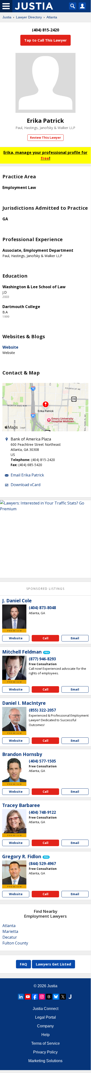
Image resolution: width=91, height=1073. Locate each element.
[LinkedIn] (21, 997)
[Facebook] (35, 997)
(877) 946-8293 (42, 659)
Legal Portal (45, 1017)
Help (45, 1035)
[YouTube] (28, 997)
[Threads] (49, 997)
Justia (6, 17)
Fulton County (15, 943)
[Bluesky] (56, 997)
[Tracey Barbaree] (14, 821)
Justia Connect (45, 1009)
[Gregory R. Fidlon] (14, 872)
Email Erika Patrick (27, 475)
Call (45, 638)
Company (45, 1026)
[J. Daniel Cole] (14, 617)
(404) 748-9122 (42, 812)
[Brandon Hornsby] (14, 770)
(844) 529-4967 (42, 863)
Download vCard (25, 484)
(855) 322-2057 (42, 710)
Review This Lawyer (45, 137)
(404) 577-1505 (42, 761)
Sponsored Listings (45, 589)
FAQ (23, 964)
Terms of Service (45, 1043)
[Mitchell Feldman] (14, 668)
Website (10, 347)
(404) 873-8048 (42, 607)
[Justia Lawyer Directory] (70, 997)
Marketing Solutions (45, 1061)
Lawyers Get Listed (53, 964)
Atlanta (51, 17)
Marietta (10, 931)
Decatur (9, 937)
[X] (63, 997)
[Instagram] (42, 997)
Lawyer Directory (29, 17)
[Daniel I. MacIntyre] (14, 719)
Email (75, 638)
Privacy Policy (45, 1052)
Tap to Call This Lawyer (45, 40)
